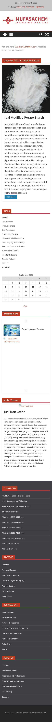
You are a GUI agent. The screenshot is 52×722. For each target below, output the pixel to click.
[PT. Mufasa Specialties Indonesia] (5, 34)
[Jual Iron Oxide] (26, 406)
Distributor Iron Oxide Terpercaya (30, 7)
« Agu (25, 306)
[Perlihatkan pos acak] (47, 34)
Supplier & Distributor (25, 46)
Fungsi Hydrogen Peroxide (33, 329)
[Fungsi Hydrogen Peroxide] (12, 330)
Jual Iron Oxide (14, 412)
